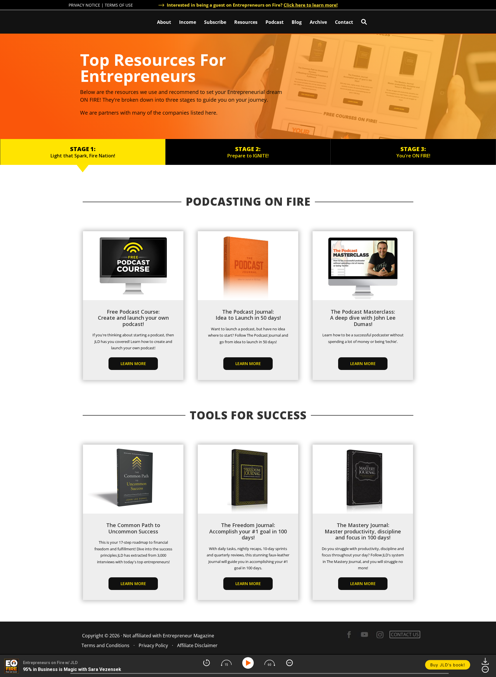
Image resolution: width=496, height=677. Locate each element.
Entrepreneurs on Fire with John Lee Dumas (94, 21)
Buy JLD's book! (447, 664)
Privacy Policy (153, 645)
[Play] (249, 663)
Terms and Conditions (105, 645)
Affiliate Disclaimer (197, 645)
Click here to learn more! (311, 5)
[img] (206, 662)
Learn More (133, 363)
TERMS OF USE (119, 5)
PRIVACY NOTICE (84, 5)
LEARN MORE (133, 583)
